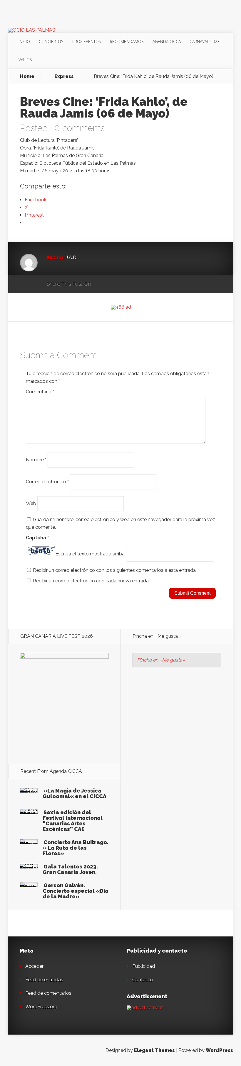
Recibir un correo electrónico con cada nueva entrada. (91, 581)
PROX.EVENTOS (86, 41)
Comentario (40, 392)
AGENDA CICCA (167, 41)
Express (64, 76)
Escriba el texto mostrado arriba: (90, 554)
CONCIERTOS (51, 41)
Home (27, 76)
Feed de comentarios (48, 993)
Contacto (142, 979)
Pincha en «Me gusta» (156, 636)
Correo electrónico (47, 481)
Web (31, 503)
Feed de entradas (44, 979)
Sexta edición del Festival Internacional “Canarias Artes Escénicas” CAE (73, 820)
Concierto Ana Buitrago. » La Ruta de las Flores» (75, 847)
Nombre (36, 460)
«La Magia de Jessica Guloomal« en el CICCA (74, 793)
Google (101, 284)
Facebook (112, 284)
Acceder (34, 966)
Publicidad (143, 966)
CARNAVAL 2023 (205, 41)
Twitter (123, 284)
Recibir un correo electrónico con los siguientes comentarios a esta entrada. (115, 570)
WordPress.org (41, 1006)
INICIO (24, 41)
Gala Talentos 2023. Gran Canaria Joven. (70, 869)
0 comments (79, 128)
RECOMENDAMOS (127, 41)
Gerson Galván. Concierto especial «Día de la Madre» (75, 891)
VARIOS (25, 59)
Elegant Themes (154, 1050)
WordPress (219, 1050)
